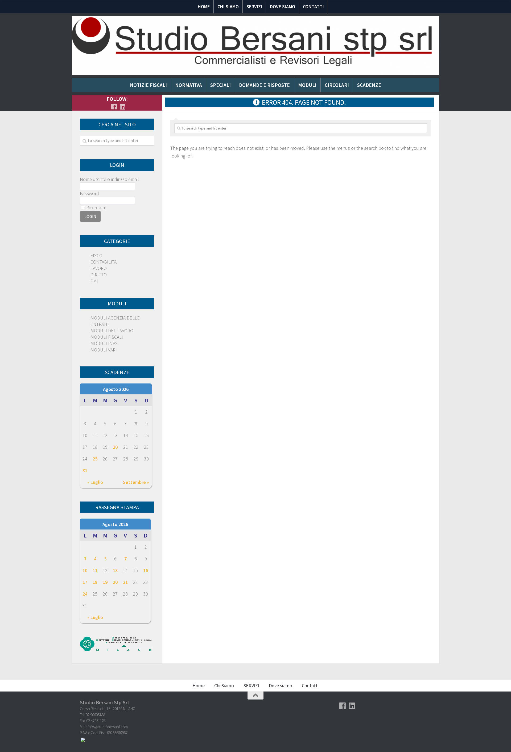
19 (105, 582)
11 (95, 570)
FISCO (96, 255)
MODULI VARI (103, 350)
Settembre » (136, 482)
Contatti (313, 6)
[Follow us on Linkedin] (122, 106)
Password (89, 193)
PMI (94, 281)
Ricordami (95, 207)
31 (85, 470)
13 (115, 570)
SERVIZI (254, 6)
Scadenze (369, 85)
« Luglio (95, 482)
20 (115, 447)
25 (95, 459)
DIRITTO (98, 275)
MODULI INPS (104, 343)
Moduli (307, 85)
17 (85, 582)
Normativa (188, 85)
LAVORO (98, 268)
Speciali (220, 85)
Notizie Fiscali (148, 85)
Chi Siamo (228, 6)
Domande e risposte (264, 85)
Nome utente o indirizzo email (109, 179)
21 (125, 582)
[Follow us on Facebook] (114, 106)
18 (95, 582)
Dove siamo (282, 6)
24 (85, 594)
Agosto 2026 (116, 389)
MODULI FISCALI (106, 337)
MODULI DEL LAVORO (111, 331)
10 (85, 570)
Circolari (337, 85)
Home (204, 6)
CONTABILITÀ (103, 262)
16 (145, 570)
